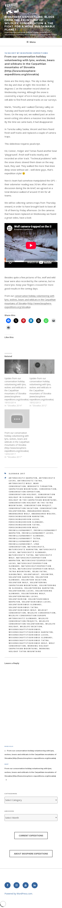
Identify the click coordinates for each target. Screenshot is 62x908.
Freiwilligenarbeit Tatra (24, 538)
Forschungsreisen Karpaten (26, 516)
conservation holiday (23, 494)
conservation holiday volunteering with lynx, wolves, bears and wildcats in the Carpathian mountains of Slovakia (30, 299)
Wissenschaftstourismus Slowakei (31, 637)
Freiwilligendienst (20, 544)
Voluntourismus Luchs (36, 602)
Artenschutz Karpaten (23, 478)
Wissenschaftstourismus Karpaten (31, 632)
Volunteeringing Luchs (23, 596)
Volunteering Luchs (21, 591)
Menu (33, 42)
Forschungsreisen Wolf (23, 527)
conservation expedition (24, 492)
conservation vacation (23, 508)
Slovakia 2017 (17, 473)
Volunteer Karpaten (21, 577)
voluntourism (18, 599)
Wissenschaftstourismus (25, 629)
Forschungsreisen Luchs (24, 519)
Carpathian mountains (23, 489)
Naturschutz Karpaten (23, 549)
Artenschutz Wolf (20, 483)
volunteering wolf (33, 593)
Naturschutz (36, 547)
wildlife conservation (42, 613)
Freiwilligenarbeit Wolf (24, 541)
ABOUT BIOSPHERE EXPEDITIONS (31, 853)
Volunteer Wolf (18, 582)
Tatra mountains (20, 571)
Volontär (47, 574)
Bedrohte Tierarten (40, 486)
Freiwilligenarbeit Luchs (37, 533)
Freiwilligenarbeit (20, 530)
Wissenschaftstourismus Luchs (29, 635)
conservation (48, 489)
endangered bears (38, 511)
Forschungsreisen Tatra (24, 525)
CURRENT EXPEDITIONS (31, 835)
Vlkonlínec (15, 574)
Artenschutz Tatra (29, 480)
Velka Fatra (39, 571)
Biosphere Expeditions (34, 53)
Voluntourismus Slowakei (25, 604)
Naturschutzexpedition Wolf (36, 569)
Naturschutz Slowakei (31, 552)
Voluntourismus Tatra (23, 607)
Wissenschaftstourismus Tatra (29, 640)
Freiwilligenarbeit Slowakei (26, 536)
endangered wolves (44, 514)
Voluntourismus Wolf (23, 610)
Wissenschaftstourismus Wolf (28, 643)
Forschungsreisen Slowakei (26, 522)
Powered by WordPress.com (18, 893)
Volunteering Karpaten (39, 588)
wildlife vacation (31, 626)
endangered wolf (19, 514)
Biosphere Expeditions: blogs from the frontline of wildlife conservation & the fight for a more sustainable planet (30, 23)
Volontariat (32, 574)
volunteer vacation (33, 580)
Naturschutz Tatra (21, 555)
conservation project (38, 505)
